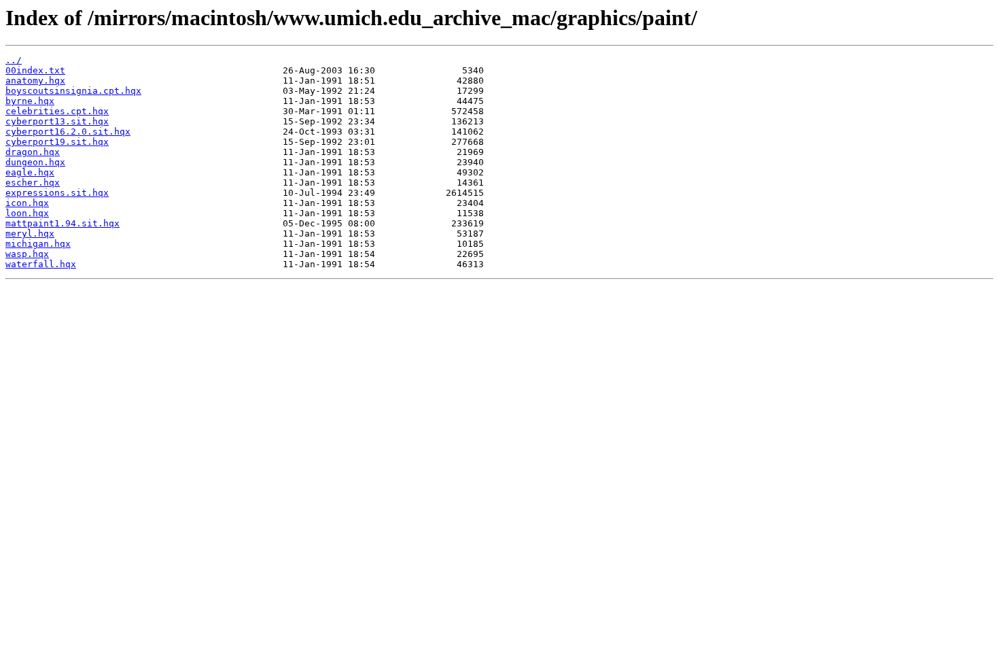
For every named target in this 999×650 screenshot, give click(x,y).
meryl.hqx (29, 233)
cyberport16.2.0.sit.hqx (67, 131)
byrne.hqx (29, 101)
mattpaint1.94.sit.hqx (62, 223)
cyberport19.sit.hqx (57, 142)
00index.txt (35, 70)
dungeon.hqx (35, 162)
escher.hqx (32, 182)
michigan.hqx (38, 244)
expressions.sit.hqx (57, 193)
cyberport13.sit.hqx (57, 121)
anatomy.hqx (35, 80)
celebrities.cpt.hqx (57, 111)
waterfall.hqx (40, 264)
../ (13, 60)
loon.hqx (27, 213)
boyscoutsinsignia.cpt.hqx (73, 91)
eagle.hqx (29, 172)
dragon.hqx (32, 152)
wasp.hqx (27, 254)
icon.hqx (27, 203)
